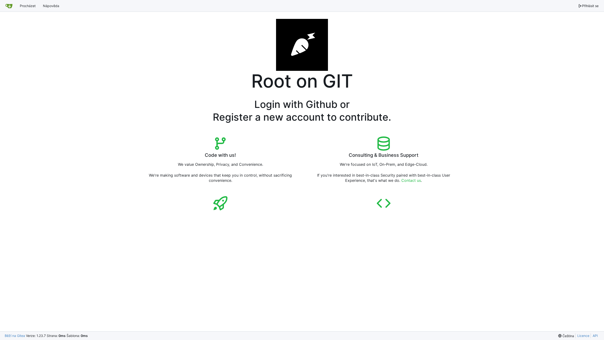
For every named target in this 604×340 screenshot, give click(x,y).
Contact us (411, 180)
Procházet (28, 6)
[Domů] (9, 6)
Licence (583, 336)
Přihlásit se (590, 6)
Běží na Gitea (15, 336)
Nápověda (51, 6)
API (595, 336)
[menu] (566, 336)
